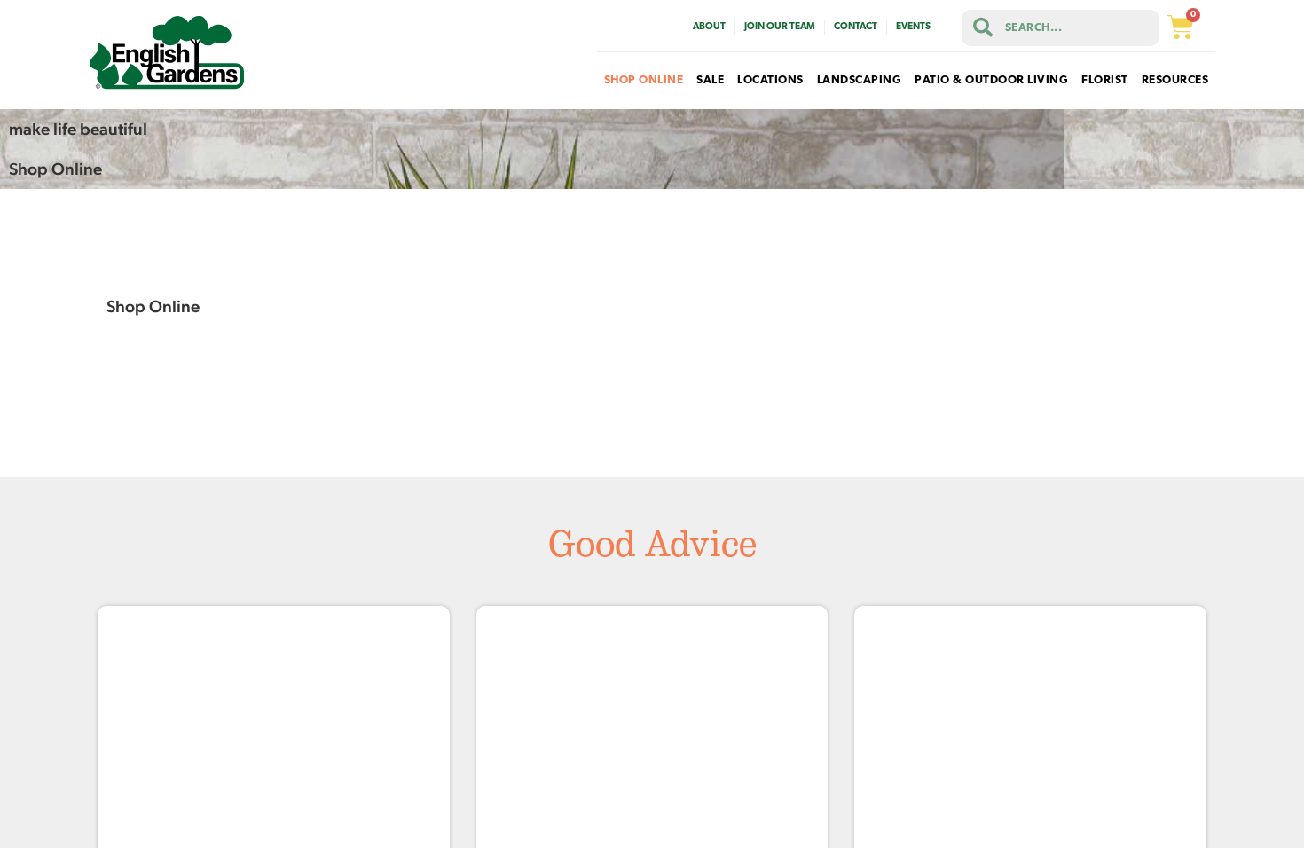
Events (913, 27)
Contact (855, 27)
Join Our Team (779, 27)
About (709, 27)
